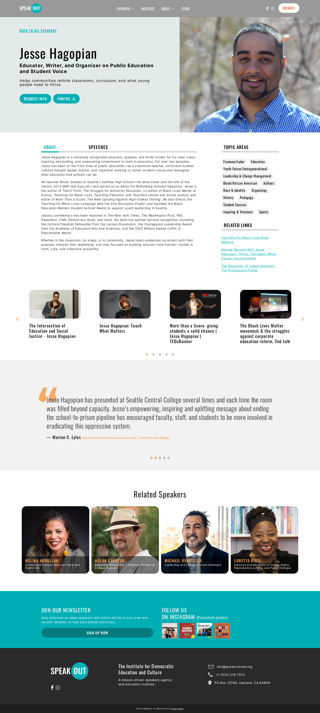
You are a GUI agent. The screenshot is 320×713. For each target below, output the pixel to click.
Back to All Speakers (38, 30)
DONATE (289, 8)
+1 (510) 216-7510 (230, 674)
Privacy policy (177, 709)
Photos (63, 98)
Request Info (35, 98)
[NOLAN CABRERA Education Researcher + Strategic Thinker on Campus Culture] (125, 572)
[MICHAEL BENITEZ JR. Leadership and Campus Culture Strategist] (195, 572)
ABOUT (165, 8)
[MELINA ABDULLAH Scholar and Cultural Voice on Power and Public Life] (55, 572)
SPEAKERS (123, 8)
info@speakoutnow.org (235, 666)
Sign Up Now (97, 632)
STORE (185, 8)
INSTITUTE (148, 8)
